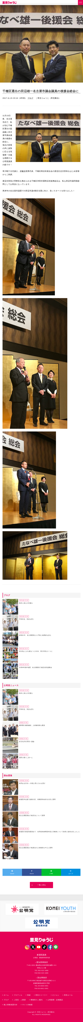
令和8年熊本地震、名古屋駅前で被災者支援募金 (35, 667)
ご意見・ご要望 (20, 1000)
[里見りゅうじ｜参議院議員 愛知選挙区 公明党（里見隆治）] (9, 3)
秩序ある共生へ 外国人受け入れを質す (32, 783)
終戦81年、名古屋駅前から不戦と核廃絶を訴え (35, 635)
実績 (29, 995)
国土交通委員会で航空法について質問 (32, 815)
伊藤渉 (23, 171)
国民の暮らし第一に (26, 757)
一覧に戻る (41, 885)
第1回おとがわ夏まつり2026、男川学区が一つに (36, 651)
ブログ (30, 98)
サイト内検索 (27, 1005)
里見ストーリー (41, 995)
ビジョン (55, 995)
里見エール (68, 995)
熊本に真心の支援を (26, 603)
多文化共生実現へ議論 (26, 741)
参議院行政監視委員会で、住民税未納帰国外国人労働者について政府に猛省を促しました (49, 831)
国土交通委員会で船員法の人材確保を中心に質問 (36, 848)
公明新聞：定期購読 (55, 1000)
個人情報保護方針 (10, 1005)
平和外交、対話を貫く (26, 619)
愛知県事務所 (42, 962)
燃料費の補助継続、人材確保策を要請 (32, 725)
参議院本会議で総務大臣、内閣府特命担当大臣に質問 (37, 799)
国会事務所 (42, 978)
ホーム (6, 995)
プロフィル (18, 995)
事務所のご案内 (37, 1000)
